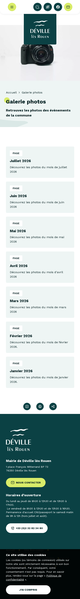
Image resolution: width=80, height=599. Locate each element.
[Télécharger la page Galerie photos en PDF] (27, 406)
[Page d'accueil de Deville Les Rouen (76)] (40, 29)
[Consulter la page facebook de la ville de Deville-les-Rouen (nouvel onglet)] (58, 7)
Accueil (11, 92)
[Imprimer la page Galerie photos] (40, 406)
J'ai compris (28, 589)
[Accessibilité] (48, 7)
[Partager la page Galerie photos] (53, 406)
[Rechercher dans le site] (37, 7)
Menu (12, 7)
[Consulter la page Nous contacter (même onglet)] (68, 7)
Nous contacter (28, 482)
